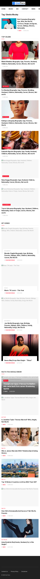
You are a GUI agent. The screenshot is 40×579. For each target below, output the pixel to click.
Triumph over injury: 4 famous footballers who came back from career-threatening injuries (19, 386)
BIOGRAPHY (5, 19)
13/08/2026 (5, 215)
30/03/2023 (26, 30)
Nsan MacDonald (10, 260)
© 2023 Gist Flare (5, 575)
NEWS (33, 9)
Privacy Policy (14, 571)
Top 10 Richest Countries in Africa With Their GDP (19, 482)
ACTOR (3, 417)
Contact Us (4, 571)
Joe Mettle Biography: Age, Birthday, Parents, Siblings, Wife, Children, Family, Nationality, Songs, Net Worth (18, 325)
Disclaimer (24, 571)
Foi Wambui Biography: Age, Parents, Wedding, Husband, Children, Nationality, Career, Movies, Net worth (19, 92)
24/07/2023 (10, 547)
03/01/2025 (19, 330)
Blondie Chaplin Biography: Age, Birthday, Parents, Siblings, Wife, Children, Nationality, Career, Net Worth (19, 255)
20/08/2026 (5, 127)
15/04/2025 (19, 260)
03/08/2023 (10, 455)
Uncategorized (8, 57)
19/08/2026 (5, 184)
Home (3, 9)
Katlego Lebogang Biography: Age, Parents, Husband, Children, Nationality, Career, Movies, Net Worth (19, 123)
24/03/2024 (12, 391)
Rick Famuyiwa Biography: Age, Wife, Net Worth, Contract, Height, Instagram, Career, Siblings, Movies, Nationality (27, 23)
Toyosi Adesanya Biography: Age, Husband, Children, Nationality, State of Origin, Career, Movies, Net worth (19, 211)
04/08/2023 (10, 424)
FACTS (6, 380)
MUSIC (11, 9)
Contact (25, 9)
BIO (17, 9)
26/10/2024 (19, 362)
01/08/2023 (10, 515)
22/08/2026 (5, 66)
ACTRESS (5, 86)
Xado (20, 30)
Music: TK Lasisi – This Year (14, 290)
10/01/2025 (19, 293)
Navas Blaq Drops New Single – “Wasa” (18, 360)
